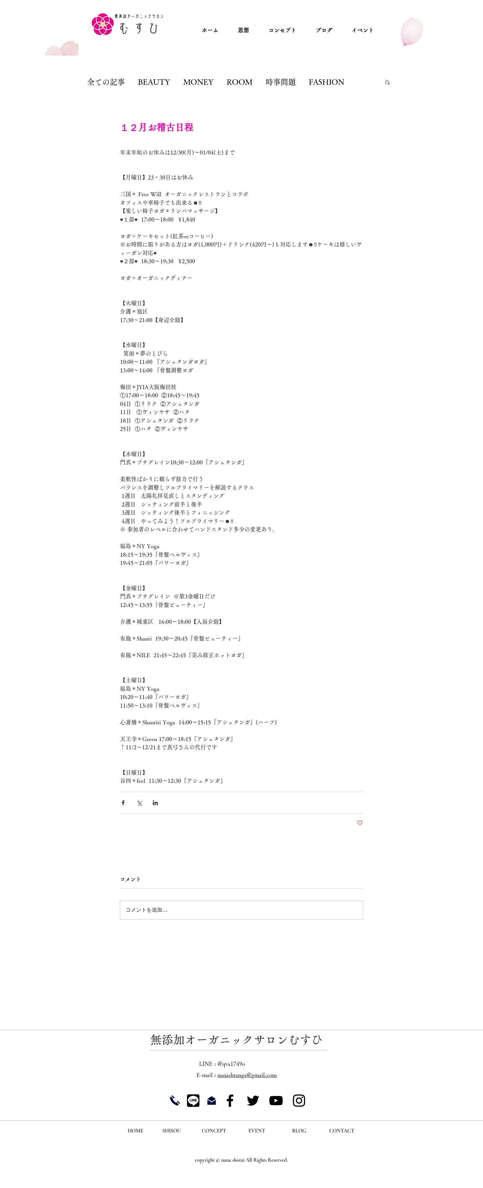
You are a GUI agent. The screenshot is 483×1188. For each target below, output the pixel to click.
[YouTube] (276, 1100)
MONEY (198, 82)
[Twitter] (253, 1100)
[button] (387, 82)
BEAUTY (154, 82)
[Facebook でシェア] (123, 803)
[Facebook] (230, 1100)
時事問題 (280, 82)
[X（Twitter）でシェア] (139, 803)
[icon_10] (193, 1100)
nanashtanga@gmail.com (247, 1075)
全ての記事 (106, 82)
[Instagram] (299, 1100)
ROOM (239, 82)
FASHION (326, 82)
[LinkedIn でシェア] (155, 803)
